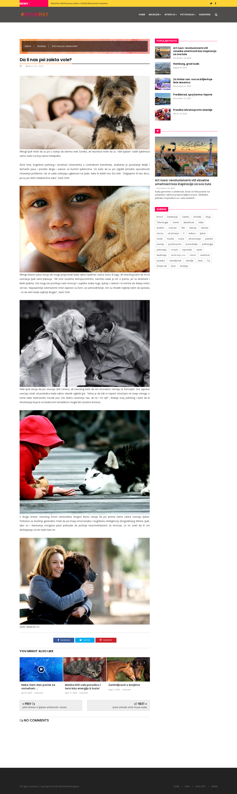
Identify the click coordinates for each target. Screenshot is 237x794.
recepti (174, 249)
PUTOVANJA (187, 14)
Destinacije (172, 216)
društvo (160, 227)
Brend (160, 216)
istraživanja (173, 233)
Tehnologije (162, 222)
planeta (209, 238)
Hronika (197, 216)
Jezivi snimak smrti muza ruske (130, 707)
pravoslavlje (192, 244)
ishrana (204, 227)
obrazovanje (194, 238)
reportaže (187, 249)
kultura (192, 233)
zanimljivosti (175, 260)
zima (200, 260)
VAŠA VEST (200, 786)
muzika (170, 238)
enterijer (173, 227)
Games (185, 216)
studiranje (162, 255)
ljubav (203, 233)
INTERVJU (169, 14)
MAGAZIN (154, 14)
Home (28, 46)
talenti (193, 255)
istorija (160, 233)
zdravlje (189, 260)
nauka (181, 238)
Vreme (176, 222)
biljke (201, 222)
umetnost (205, 255)
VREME (214, 786)
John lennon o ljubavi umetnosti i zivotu (44, 707)
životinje (41, 46)
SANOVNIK (204, 14)
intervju (193, 227)
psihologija (207, 244)
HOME (142, 14)
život (173, 266)
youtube (161, 260)
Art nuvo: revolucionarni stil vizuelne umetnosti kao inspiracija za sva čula (183, 182)
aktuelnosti (188, 222)
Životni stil (162, 266)
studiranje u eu (178, 255)
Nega (208, 216)
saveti (199, 249)
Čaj (208, 260)
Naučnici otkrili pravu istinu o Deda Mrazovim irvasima (79, 3)
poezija (160, 244)
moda (160, 238)
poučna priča (174, 244)
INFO (187, 786)
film (183, 227)
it (183, 233)
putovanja (162, 249)
